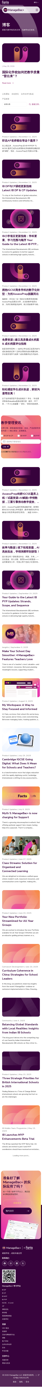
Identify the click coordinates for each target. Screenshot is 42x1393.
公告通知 (5, 94)
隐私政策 (28, 452)
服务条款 (20, 452)
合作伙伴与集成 (27, 94)
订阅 (4, 447)
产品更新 (5, 99)
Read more (6, 83)
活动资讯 (15, 94)
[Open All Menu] (37, 9)
